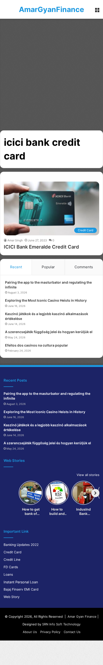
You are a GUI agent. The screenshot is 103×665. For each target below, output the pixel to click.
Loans (8, 574)
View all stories (88, 475)
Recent (16, 267)
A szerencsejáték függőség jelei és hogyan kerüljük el (48, 332)
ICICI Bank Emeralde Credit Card (41, 247)
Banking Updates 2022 (21, 545)
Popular (48, 267)
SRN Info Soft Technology (61, 624)
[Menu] (97, 11)
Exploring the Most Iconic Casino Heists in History (46, 300)
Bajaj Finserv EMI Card (21, 589)
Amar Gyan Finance (82, 616)
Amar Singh (15, 240)
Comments (83, 267)
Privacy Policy (50, 632)
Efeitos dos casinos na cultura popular (36, 345)
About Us (30, 632)
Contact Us (72, 632)
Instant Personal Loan (21, 582)
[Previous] (8, 493)
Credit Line (12, 559)
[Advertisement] (51, 72)
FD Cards (11, 567)
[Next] (95, 493)
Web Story (12, 597)
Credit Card (12, 552)
